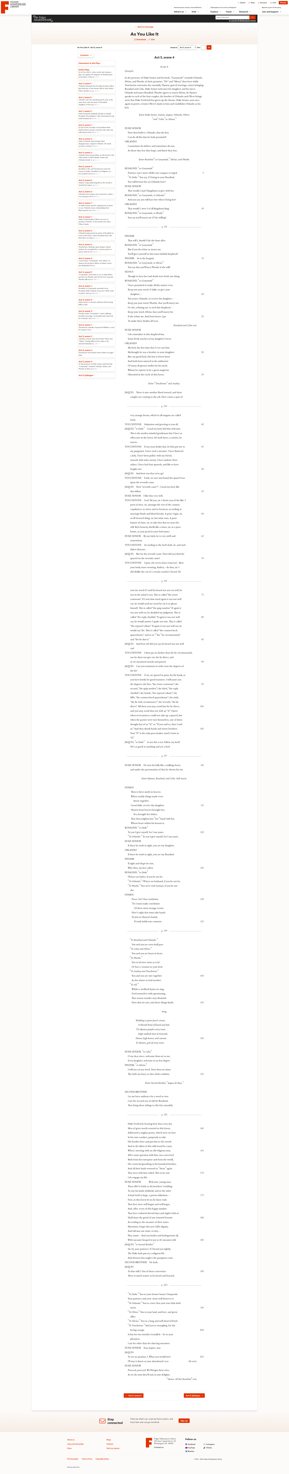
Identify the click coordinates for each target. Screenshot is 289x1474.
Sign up (184, 1420)
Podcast (110, 1444)
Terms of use (87, 1459)
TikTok (209, 1448)
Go (209, 47)
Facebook (192, 1444)
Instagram (210, 1444)
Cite (152, 39)
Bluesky (191, 1451)
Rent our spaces (113, 1448)
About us (71, 1439)
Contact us (158, 1447)
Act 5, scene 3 (134, 1395)
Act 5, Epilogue (193, 1395)
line (198, 47)
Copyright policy (102, 1459)
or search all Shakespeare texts (242, 20)
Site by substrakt (73, 1467)
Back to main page (145, 27)
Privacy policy (72, 1459)
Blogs (109, 1439)
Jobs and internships (75, 1444)
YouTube (191, 1448)
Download (141, 39)
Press (69, 1448)
